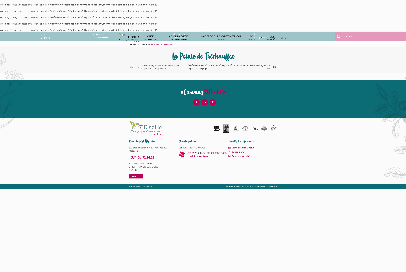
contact (135, 176)
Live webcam (272, 38)
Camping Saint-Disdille (139, 44)
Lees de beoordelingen (197, 156)
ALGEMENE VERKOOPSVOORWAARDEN (261, 186)
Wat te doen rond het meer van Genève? (221, 38)
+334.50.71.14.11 (141, 157)
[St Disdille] (129, 37)
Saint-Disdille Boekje (243, 147)
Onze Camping (150, 38)
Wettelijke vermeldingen (235, 186)
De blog (251, 38)
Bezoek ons (238, 152)
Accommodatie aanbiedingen (178, 38)
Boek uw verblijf (241, 156)
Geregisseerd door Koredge (141, 186)
